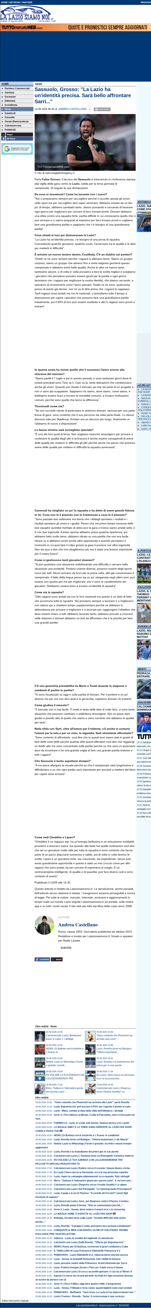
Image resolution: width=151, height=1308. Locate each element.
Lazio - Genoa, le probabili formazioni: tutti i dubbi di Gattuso (87, 1259)
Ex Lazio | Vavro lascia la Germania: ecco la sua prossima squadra (91, 1172)
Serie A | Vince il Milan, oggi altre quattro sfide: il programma (87, 1283)
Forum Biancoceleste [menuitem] (17, 121)
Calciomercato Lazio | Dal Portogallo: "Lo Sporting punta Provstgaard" (93, 1189)
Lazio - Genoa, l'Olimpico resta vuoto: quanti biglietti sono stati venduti (93, 1288)
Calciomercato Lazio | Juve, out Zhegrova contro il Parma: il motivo (91, 1201)
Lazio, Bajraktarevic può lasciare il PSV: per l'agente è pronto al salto (92, 1106)
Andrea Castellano (72, 109)
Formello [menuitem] (10, 117)
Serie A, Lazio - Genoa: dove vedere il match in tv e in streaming (89, 1209)
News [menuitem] (8, 109)
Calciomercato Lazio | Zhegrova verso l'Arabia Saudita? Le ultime (90, 1184)
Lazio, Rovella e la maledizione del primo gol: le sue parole (86, 1151)
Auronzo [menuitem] (9, 92)
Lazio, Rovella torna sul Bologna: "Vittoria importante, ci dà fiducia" (91, 1139)
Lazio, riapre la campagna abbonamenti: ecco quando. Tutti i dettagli (91, 1176)
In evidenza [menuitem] (11, 105)
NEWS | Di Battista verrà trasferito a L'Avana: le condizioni (86, 1135)
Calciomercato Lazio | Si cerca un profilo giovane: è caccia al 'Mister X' (93, 1271)
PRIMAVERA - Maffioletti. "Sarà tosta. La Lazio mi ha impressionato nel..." (95, 1292)
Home (5, 84)
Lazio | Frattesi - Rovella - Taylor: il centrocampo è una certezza (89, 1296)
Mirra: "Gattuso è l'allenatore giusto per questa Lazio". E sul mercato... (93, 1180)
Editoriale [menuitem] (10, 100)
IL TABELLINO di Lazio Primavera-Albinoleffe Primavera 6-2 (87, 1250)
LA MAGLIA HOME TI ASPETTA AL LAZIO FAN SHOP (83, 1213)
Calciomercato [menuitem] (13, 125)
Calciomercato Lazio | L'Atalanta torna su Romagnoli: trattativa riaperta (94, 1155)
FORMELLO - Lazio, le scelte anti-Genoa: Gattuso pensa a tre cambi (91, 1123)
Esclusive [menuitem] (10, 96)
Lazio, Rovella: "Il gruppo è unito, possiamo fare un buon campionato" (92, 1226)
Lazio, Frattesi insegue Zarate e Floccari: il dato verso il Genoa (88, 1267)
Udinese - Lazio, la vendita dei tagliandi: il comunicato (83, 1238)
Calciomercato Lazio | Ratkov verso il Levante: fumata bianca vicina (92, 1168)
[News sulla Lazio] (26, 12)
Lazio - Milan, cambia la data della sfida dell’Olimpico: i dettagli (88, 1110)
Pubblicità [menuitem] (10, 129)
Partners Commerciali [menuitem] (17, 88)
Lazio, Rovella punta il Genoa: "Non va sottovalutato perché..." (88, 1205)
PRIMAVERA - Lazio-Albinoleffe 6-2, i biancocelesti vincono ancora (91, 1255)
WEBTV (142, 669)
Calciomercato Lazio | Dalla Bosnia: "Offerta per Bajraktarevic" (89, 1242)
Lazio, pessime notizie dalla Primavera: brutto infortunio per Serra (90, 1263)
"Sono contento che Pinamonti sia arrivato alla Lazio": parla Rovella (91, 1102)
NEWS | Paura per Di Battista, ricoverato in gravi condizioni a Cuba (91, 1246)
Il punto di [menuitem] (10, 113)
